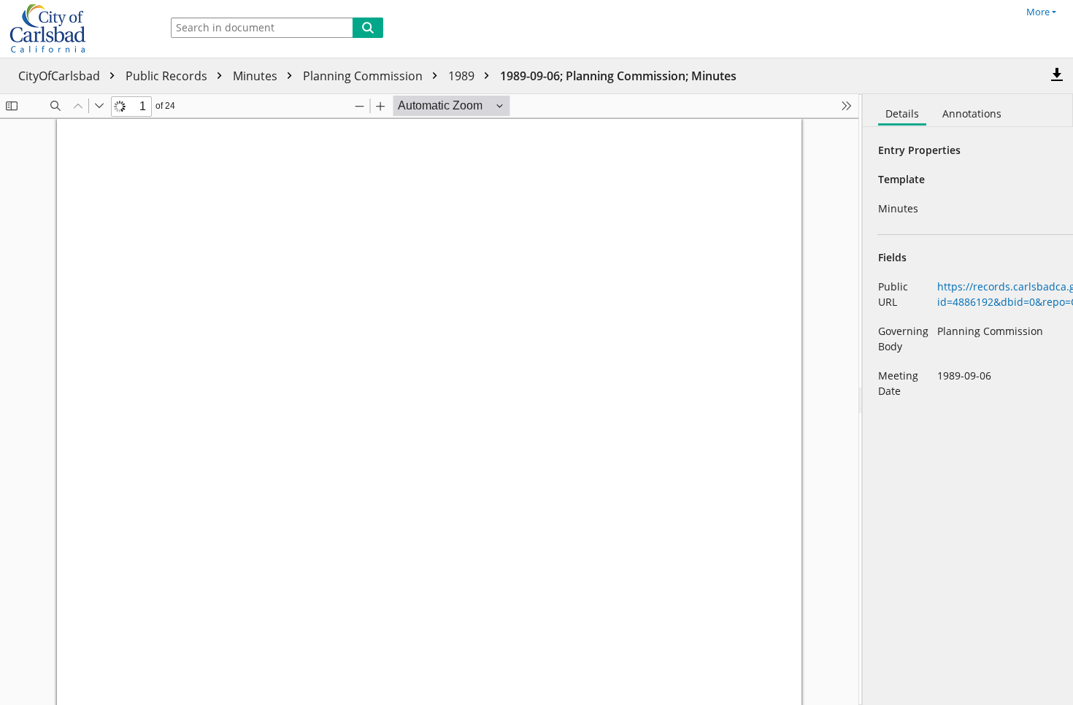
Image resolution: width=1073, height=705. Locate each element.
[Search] (368, 28)
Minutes (256, 76)
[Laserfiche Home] (76, 29)
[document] (968, 399)
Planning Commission (364, 76)
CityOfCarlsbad (60, 76)
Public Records (168, 76)
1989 (462, 76)
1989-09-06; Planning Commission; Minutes (618, 76)
